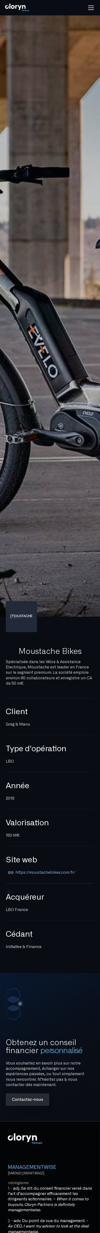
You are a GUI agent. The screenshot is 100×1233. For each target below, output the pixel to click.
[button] (90, 8)
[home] (22, 7)
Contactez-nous (27, 1100)
